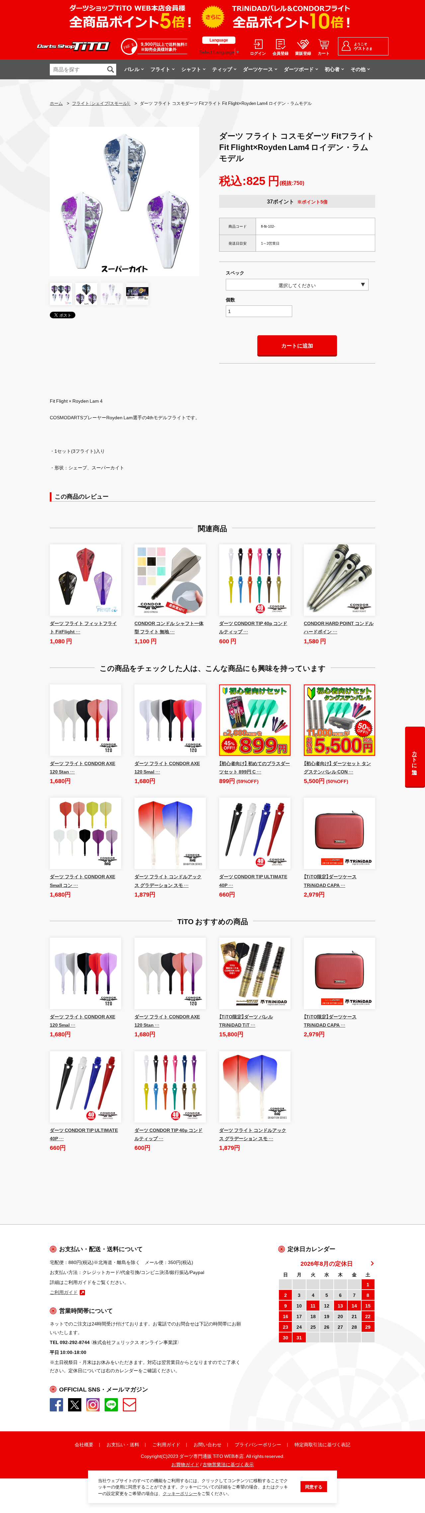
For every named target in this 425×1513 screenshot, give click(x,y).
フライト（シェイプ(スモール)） (101, 103)
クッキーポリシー (180, 1493)
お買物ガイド (185, 1464)
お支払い (116, 1444)
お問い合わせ (207, 1444)
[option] (124, 201)
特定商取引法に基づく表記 (322, 1444)
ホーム (56, 103)
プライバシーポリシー (258, 1444)
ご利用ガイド (166, 1444)
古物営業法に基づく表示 (228, 1464)
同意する (313, 1486)
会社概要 (84, 1444)
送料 (134, 1444)
